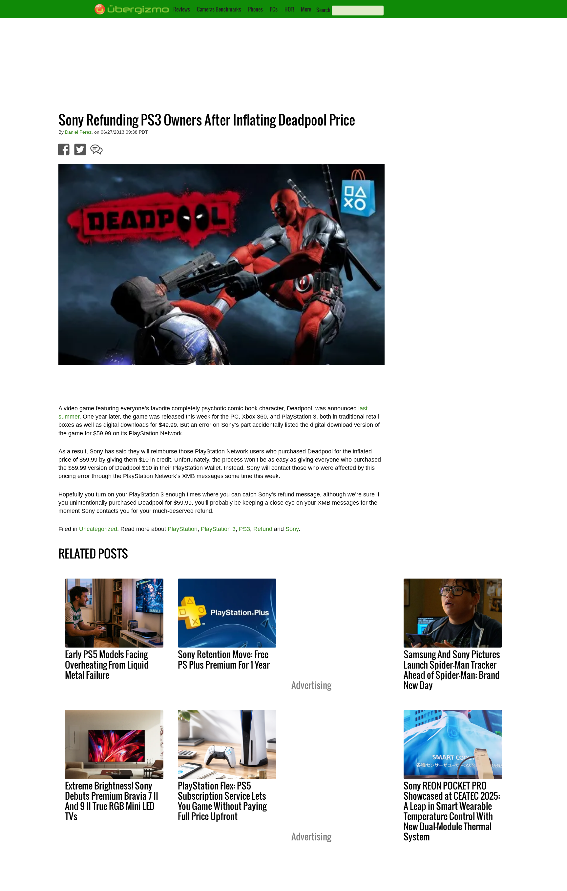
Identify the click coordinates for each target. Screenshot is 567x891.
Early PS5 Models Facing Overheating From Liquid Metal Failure (107, 664)
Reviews (181, 9)
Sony (292, 529)
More (306, 9)
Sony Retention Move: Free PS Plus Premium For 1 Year (224, 659)
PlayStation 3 (218, 529)
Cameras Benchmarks (219, 9)
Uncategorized (98, 529)
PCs (274, 9)
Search (323, 10)
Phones (255, 9)
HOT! (289, 9)
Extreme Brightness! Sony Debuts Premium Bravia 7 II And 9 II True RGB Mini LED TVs (111, 801)
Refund (262, 529)
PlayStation (183, 529)
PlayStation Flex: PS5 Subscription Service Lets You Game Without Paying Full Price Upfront (222, 801)
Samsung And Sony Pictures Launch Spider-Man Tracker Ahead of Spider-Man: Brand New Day (452, 669)
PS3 (244, 529)
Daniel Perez (78, 132)
